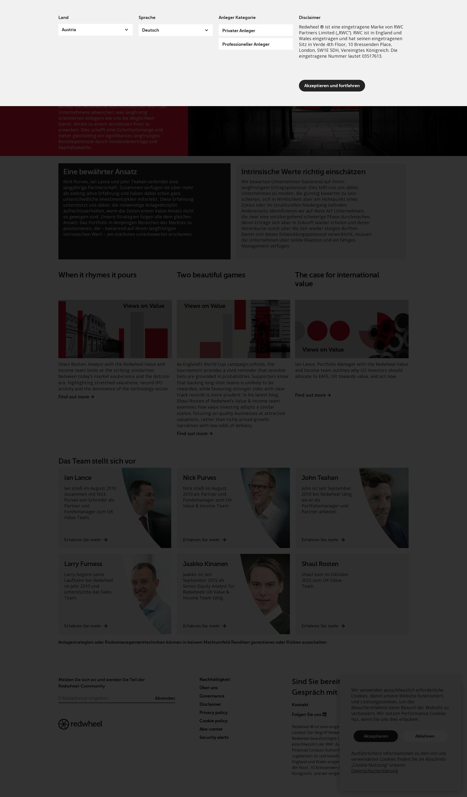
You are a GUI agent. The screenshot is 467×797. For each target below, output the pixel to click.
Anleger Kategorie (237, 17)
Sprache (147, 17)
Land (63, 17)
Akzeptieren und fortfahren (332, 85)
